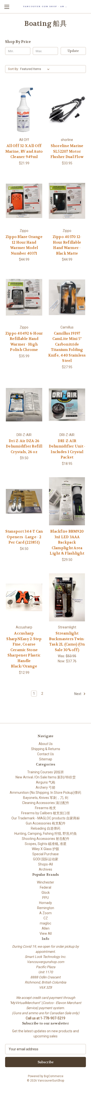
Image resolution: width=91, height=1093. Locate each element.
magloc (45, 923)
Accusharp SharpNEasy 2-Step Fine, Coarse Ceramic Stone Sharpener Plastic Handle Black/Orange (23, 650)
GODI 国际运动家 (45, 859)
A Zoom (45, 913)
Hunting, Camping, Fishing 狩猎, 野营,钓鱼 (45, 833)
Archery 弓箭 (45, 787)
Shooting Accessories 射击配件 (45, 839)
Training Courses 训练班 (45, 772)
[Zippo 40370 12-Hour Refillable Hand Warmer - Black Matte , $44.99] (67, 201)
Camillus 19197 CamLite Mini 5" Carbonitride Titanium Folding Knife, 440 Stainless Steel (67, 347)
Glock (45, 892)
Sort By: (13, 69)
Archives (45, 869)
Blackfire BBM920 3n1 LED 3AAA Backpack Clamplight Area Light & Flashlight (67, 542)
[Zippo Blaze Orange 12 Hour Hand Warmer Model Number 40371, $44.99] (24, 201)
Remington (45, 908)
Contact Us (45, 754)
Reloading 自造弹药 (45, 828)
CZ (45, 918)
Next (78, 694)
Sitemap (45, 759)
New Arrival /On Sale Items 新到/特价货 (46, 777)
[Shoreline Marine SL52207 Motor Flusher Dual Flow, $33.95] (67, 110)
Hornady (45, 903)
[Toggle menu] (6, 6)
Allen (46, 928)
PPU (45, 898)
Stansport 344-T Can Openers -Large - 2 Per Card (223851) (24, 537)
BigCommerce (53, 1076)
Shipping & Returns (45, 749)
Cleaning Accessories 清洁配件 (45, 803)
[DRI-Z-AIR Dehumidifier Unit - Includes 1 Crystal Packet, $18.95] (67, 405)
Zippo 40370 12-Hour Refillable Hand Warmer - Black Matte (67, 245)
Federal (45, 887)
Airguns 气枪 (45, 782)
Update (73, 51)
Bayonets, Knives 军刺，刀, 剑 (45, 798)
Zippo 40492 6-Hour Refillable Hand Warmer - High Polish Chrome (24, 341)
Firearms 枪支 (45, 808)
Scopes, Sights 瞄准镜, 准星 (45, 844)
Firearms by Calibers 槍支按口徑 (45, 813)
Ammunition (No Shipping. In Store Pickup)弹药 (45, 793)
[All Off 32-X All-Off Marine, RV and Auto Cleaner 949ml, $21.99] (24, 110)
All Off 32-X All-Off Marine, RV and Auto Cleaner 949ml (24, 151)
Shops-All (45, 864)
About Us (46, 744)
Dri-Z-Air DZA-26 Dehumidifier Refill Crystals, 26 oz (24, 446)
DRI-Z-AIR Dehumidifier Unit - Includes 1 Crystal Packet (67, 449)
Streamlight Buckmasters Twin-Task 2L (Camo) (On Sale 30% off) (67, 641)
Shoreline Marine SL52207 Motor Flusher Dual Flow (66, 151)
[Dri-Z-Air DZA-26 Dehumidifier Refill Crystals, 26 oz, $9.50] (24, 405)
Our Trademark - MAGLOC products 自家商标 (45, 818)
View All (46, 933)
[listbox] (35, 69)
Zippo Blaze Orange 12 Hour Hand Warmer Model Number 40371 (24, 245)
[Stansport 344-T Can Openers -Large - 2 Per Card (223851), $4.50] (24, 501)
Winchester (45, 882)
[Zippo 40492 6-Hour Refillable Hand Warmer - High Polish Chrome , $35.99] (24, 297)
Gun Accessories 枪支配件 (46, 823)
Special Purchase (45, 854)
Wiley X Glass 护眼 (45, 849)
